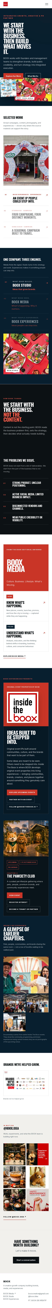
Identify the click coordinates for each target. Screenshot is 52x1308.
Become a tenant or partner (23, 909)
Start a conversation (26, 1260)
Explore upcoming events (22, 792)
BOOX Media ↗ (9, 1294)
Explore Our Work (13, 76)
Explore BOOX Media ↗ (14, 656)
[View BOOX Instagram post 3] (14, 1177)
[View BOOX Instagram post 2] (37, 1154)
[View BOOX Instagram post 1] (14, 1154)
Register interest (18, 902)
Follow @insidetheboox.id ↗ (23, 807)
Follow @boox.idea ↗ (14, 1217)
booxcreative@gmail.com (38, 1294)
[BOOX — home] (5, 4)
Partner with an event (20, 799)
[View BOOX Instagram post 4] (37, 1177)
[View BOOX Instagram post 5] (14, 1200)
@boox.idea (33, 1296)
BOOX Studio (8, 1296)
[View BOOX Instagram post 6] (37, 1200)
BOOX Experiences (11, 1299)
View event (14, 895)
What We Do (33, 76)
